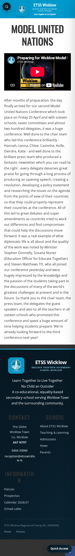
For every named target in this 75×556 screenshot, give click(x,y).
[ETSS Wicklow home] (22, 9)
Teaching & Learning (54, 432)
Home (7, 531)
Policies (9, 489)
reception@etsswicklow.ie (20, 458)
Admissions (48, 439)
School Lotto (12, 509)
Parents (45, 452)
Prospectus (12, 496)
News (44, 446)
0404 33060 (20, 450)
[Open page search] (6, 6)
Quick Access (59, 548)
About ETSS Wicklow (54, 426)
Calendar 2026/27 (16, 502)
